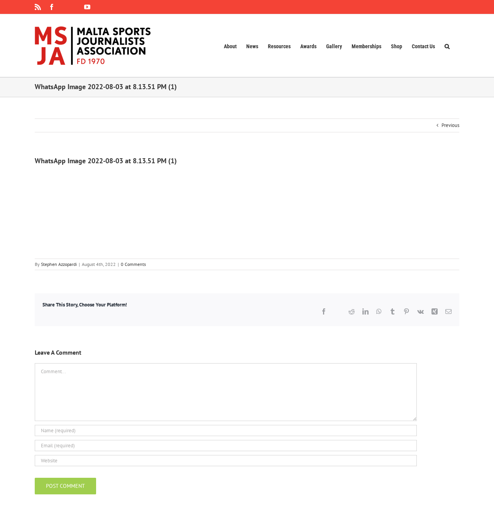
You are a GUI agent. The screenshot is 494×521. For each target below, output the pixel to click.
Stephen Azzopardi (59, 264)
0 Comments (133, 264)
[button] (447, 45)
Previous (450, 125)
